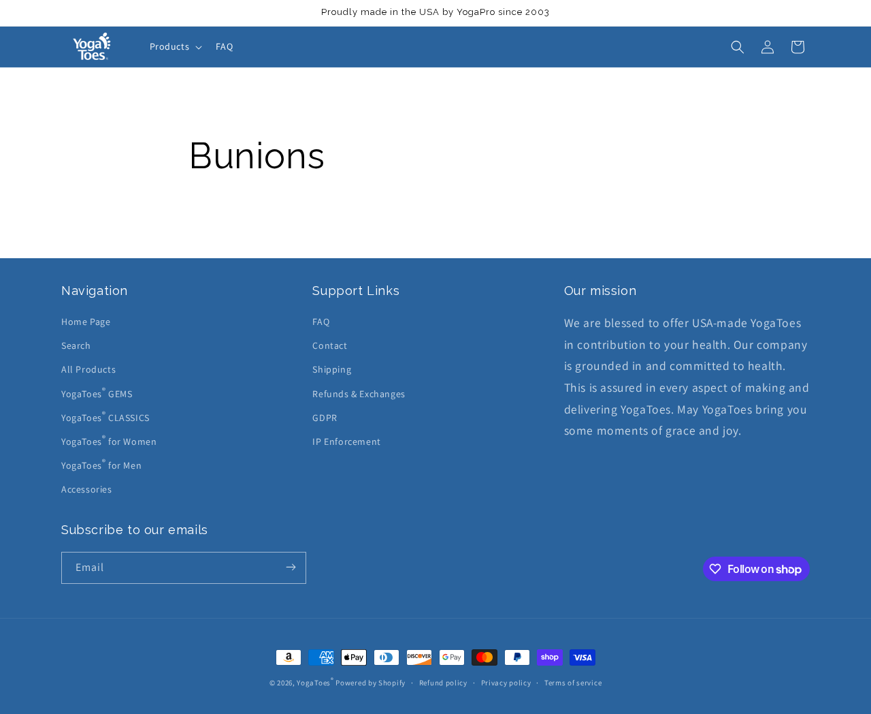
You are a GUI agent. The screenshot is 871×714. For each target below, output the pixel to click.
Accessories (86, 489)
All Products (88, 369)
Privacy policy (506, 682)
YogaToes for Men (101, 463)
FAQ (320, 321)
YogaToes (315, 682)
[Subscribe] (291, 568)
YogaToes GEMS (96, 392)
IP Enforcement (346, 441)
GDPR (324, 418)
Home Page (85, 321)
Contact (329, 345)
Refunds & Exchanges (358, 394)
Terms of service (573, 682)
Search (76, 345)
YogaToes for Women (109, 440)
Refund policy (443, 682)
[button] (175, 46)
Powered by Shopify (370, 682)
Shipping (331, 369)
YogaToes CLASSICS (105, 416)
